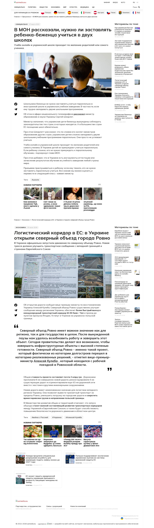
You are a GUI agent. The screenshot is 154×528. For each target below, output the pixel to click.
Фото (123, 2)
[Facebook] (15, 104)
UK (137, 2)
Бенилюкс (126, 12)
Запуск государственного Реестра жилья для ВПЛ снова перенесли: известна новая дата (123, 322)
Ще (93, 7)
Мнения (107, 2)
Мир (64, 7)
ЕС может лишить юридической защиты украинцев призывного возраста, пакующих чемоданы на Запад (41, 479)
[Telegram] (15, 109)
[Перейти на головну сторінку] (27, 2)
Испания (75, 12)
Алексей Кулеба (46, 361)
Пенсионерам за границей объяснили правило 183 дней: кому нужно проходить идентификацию (124, 285)
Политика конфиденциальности (125, 516)
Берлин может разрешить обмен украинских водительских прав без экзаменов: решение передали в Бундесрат (124, 69)
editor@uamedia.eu (23, 509)
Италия (87, 12)
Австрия (101, 12)
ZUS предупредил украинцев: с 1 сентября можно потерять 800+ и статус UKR (124, 260)
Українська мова (131, 518)
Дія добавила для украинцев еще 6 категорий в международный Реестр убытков (122, 298)
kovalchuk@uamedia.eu (55, 509)
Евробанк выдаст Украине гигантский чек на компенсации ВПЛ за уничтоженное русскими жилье (123, 234)
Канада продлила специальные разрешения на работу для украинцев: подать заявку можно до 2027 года (43, 459)
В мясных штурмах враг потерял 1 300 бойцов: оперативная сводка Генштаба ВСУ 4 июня (124, 56)
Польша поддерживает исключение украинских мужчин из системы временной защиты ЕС (92, 458)
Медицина (84, 7)
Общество (43, 7)
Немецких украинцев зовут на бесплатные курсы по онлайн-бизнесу (123, 273)
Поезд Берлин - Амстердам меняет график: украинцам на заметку (123, 310)
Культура (73, 7)
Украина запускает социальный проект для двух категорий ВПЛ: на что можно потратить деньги (122, 247)
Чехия (113, 12)
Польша (48, 12)
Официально (19, 7)
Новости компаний (78, 506)
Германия (61, 12)
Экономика (55, 7)
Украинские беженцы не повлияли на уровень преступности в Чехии (124, 117)
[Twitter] (15, 114)
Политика (32, 7)
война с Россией (40, 417)
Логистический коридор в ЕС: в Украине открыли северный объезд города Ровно (121, 83)
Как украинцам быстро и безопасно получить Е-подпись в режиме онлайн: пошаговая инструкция (124, 31)
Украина (57, 417)
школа (36, 180)
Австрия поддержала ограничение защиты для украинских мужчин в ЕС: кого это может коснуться (124, 44)
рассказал (79, 114)
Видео (115, 2)
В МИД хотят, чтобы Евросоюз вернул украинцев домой (123, 106)
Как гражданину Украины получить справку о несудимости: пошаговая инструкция (124, 96)
